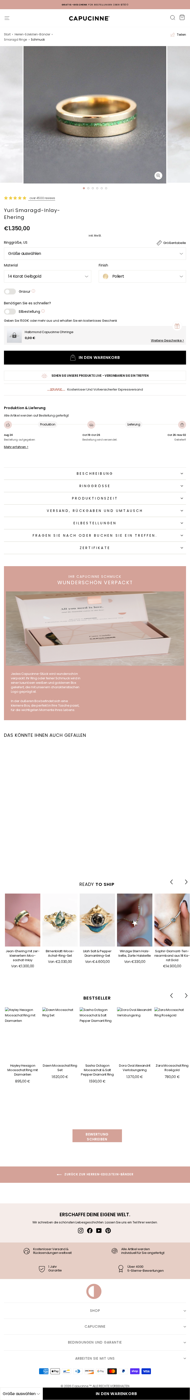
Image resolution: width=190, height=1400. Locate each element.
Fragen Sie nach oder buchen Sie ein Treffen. (95, 535)
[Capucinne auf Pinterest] (108, 1230)
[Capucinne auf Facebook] (90, 1230)
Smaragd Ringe (15, 40)
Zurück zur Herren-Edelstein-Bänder (99, 1174)
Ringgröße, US (15, 242)
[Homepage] (86, 19)
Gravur (25, 291)
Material (11, 265)
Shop (95, 1310)
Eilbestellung (30, 311)
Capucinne (95, 1326)
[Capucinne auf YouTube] (99, 1230)
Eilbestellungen (95, 523)
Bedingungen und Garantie (95, 1342)
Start (7, 34)
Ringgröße (95, 485)
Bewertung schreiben (97, 1137)
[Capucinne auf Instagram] (80, 1230)
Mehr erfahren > (16, 447)
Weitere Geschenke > (167, 340)
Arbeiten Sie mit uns (95, 1358)
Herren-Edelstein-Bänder (32, 34)
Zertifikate (95, 547)
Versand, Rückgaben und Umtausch (95, 510)
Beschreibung (95, 473)
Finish (103, 265)
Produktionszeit (95, 498)
